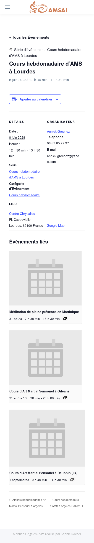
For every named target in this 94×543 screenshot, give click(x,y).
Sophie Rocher (71, 534)
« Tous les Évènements (29, 37)
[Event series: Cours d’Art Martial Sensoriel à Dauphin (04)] (72, 479)
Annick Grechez (58, 131)
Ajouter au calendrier (36, 99)
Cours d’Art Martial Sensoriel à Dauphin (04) (43, 472)
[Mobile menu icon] (7, 7)
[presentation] (45, 278)
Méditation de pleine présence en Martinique (44, 311)
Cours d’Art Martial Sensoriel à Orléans (39, 391)
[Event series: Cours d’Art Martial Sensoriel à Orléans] (65, 397)
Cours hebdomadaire (24, 195)
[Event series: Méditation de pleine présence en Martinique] (65, 318)
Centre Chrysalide (22, 213)
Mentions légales (25, 534)
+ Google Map (54, 225)
